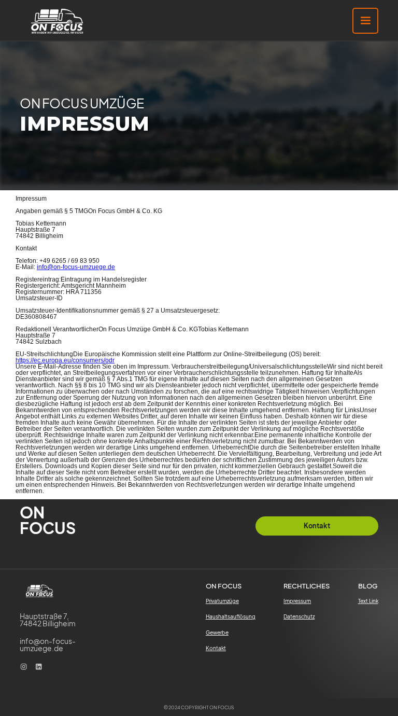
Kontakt (216, 647)
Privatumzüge (222, 600)
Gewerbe (217, 632)
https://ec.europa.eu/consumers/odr (65, 360)
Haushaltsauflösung (230, 616)
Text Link (368, 600)
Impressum (297, 600)
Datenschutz (299, 616)
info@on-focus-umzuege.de (76, 267)
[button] (365, 21)
